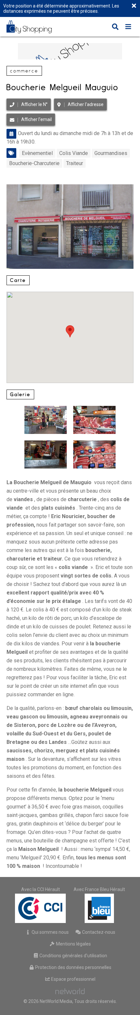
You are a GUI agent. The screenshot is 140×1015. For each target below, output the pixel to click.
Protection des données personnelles (72, 967)
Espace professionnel (72, 979)
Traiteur (74, 163)
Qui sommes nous (50, 932)
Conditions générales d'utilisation (72, 955)
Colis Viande (73, 153)
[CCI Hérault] (40, 908)
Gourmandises (110, 153)
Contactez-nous (98, 932)
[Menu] (128, 27)
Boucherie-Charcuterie (34, 163)
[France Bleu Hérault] (99, 908)
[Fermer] (134, 6)
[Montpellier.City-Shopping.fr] (34, 26)
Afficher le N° (34, 104)
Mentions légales (73, 943)
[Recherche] (115, 27)
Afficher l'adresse (86, 104)
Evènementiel (37, 153)
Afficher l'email (36, 119)
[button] (70, 331)
